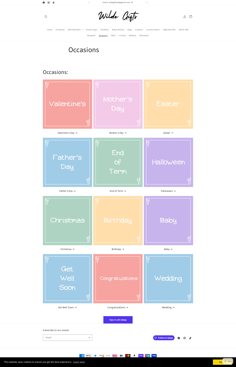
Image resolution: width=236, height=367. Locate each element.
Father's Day (66, 190)
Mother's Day (116, 132)
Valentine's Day (66, 132)
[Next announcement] (147, 2)
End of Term (116, 190)
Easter (166, 132)
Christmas (66, 249)
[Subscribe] (89, 338)
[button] (46, 17)
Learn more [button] (79, 362)
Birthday (116, 249)
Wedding (167, 307)
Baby (167, 249)
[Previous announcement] (89, 2)
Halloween (167, 190)
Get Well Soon (66, 307)
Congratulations (116, 307)
